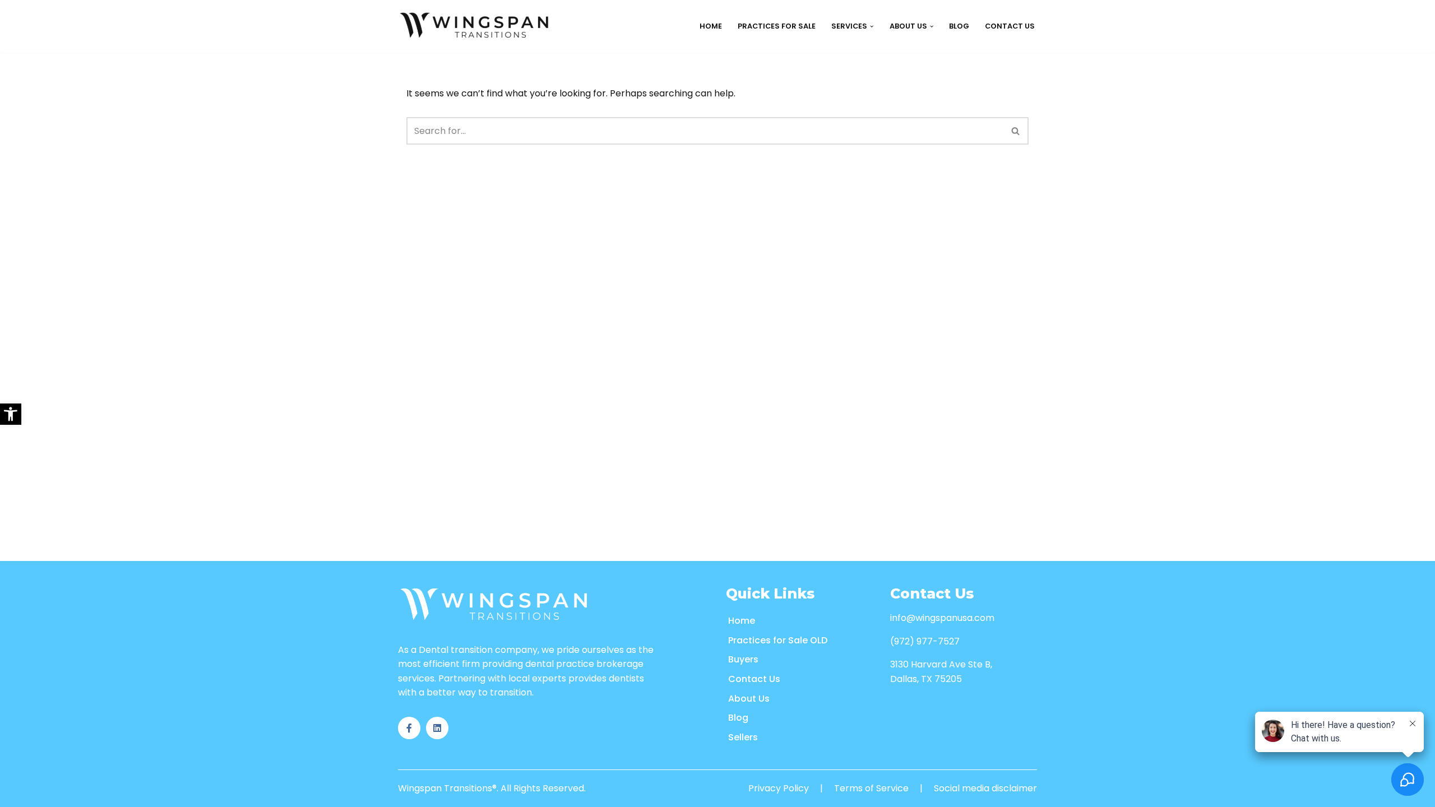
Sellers (743, 737)
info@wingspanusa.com (942, 617)
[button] (10, 414)
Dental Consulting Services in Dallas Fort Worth (1032, 248)
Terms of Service (871, 788)
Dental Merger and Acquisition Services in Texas (1029, 274)
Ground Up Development (856, 72)
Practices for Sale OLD (777, 640)
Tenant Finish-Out (845, 97)
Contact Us (1010, 26)
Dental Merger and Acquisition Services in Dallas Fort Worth (1057, 299)
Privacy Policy (778, 788)
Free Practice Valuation (736, 122)
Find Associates (598, 72)
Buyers (743, 659)
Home (711, 26)
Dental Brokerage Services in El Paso (1004, 173)
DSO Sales (707, 72)
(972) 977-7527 (925, 641)
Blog (959, 26)
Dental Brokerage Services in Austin (1004, 198)
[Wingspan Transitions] (476, 26)
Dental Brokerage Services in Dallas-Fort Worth (1030, 122)
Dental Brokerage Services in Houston (1009, 97)
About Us (749, 698)
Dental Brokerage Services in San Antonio (1016, 147)
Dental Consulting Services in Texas (1004, 223)
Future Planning (720, 97)
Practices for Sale (777, 26)
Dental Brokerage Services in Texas (1002, 72)
